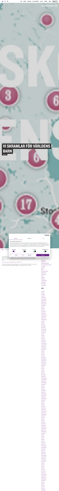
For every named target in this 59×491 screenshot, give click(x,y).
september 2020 (44, 382)
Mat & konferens (36, 1)
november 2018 (43, 411)
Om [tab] (43, 238)
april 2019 (43, 404)
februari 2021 (43, 374)
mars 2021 (43, 373)
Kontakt (45, 1)
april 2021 (43, 371)
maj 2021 (42, 370)
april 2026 (43, 294)
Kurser (24, 1)
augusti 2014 (43, 480)
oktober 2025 (43, 302)
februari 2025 (43, 311)
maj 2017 (42, 437)
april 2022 (43, 354)
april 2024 (43, 322)
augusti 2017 (43, 433)
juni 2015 (42, 464)
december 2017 (43, 426)
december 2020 (43, 377)
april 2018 (43, 420)
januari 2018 (43, 425)
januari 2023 (43, 341)
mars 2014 (43, 488)
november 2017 (43, 428)
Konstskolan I (43, 272)
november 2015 (43, 456)
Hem (21, 1)
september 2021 (44, 363)
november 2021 (43, 360)
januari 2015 (43, 472)
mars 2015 (43, 469)
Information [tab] (29, 238)
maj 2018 (42, 418)
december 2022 (43, 343)
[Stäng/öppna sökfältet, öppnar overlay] (8, 1)
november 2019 (43, 395)
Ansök (50, 1)
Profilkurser (43, 278)
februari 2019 (43, 407)
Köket (42, 269)
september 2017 (44, 431)
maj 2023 (42, 335)
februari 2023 (43, 340)
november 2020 (43, 379)
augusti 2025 (43, 305)
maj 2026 (42, 292)
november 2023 (43, 330)
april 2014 (43, 486)
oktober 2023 (43, 332)
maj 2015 (42, 466)
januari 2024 (43, 327)
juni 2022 (42, 351)
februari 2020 (43, 390)
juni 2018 (42, 417)
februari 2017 (43, 442)
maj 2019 (42, 403)
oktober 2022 (43, 346)
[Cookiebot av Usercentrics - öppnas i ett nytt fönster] (45, 235)
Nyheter (42, 275)
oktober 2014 (43, 477)
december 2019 (43, 393)
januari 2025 (43, 313)
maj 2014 (42, 485)
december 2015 (43, 455)
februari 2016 (43, 452)
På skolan (42, 277)
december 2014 (43, 474)
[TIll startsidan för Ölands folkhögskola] (49, 5)
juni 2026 (42, 291)
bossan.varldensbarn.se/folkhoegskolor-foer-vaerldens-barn (12, 262)
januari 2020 (43, 392)
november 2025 (43, 300)
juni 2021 (42, 368)
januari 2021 (43, 376)
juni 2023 (42, 333)
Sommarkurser (43, 285)
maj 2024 (42, 321)
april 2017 (43, 439)
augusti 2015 (43, 461)
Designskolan (43, 261)
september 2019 (44, 398)
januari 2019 (43, 409)
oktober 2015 (43, 458)
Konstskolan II (43, 274)
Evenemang (43, 266)
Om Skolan (29, 1)
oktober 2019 (43, 396)
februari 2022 (43, 357)
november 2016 (43, 447)
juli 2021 (42, 366)
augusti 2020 (43, 384)
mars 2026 (43, 295)
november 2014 (43, 475)
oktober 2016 (43, 448)
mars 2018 (43, 422)
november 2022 (43, 344)
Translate (55, 1)
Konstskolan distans (44, 271)
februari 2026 (43, 297)
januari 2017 (43, 444)
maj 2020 (42, 385)
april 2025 (43, 308)
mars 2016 (43, 450)
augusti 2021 (43, 365)
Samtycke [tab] (15, 238)
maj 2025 (42, 306)
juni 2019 (42, 401)
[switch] (24, 251)
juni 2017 (42, 436)
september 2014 (44, 478)
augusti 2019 (43, 400)
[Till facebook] (2, 1)
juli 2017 (42, 434)
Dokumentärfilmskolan (45, 263)
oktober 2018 (43, 412)
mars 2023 (43, 338)
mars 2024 (43, 324)
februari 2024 (43, 325)
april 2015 (43, 467)
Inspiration (43, 267)
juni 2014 (42, 483)
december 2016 (43, 445)
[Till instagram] (5, 1)
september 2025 (44, 303)
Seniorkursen (43, 282)
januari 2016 (43, 453)
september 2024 (44, 319)
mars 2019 (43, 406)
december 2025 (43, 299)
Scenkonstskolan (44, 280)
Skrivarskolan (43, 283)
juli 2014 (42, 482)
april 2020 (43, 387)
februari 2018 (43, 423)
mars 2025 (43, 310)
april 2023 (43, 336)
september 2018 (44, 414)
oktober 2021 (43, 362)
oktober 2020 (43, 381)
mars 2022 (43, 355)
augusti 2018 (43, 415)
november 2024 (43, 316)
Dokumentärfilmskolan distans (46, 264)
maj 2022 (42, 352)
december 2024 (43, 314)
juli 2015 (42, 463)
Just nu (41, 1)
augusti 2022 (43, 349)
